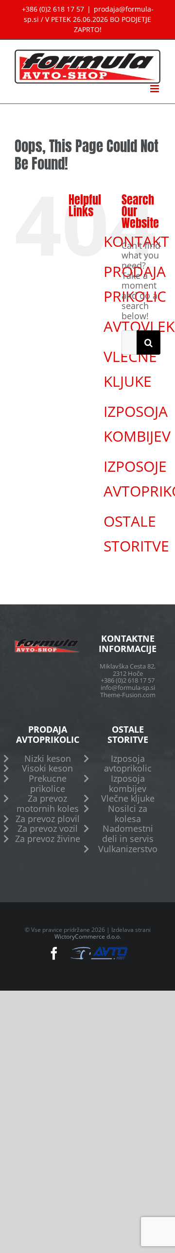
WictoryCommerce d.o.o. (87, 936)
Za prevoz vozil (48, 829)
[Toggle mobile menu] (155, 89)
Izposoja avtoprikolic (128, 763)
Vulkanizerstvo (128, 849)
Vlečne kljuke (128, 798)
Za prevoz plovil (48, 819)
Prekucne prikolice (48, 783)
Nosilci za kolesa (127, 814)
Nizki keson (47, 759)
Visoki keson (47, 768)
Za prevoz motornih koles (48, 803)
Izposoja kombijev (127, 783)
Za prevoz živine (47, 839)
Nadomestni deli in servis (128, 833)
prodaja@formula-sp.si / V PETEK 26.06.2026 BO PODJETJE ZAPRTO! (89, 19)
